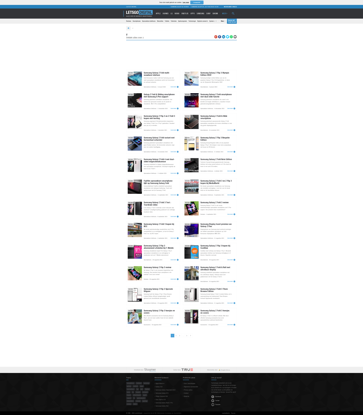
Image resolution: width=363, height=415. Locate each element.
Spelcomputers (182, 21)
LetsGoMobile (226, 413)
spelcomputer (141, 398)
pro (142, 389)
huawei (138, 392)
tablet (135, 404)
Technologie (192, 21)
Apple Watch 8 (160, 383)
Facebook (218, 396)
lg (132, 392)
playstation (130, 401)
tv (134, 398)
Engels (234, 6)
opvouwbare (130, 389)
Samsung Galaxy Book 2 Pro (164, 403)
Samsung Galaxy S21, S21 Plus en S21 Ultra (183, 6)
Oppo (192, 13)
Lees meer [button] (186, 2)
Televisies (174, 21)
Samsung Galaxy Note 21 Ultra (209, 6)
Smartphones (137, 21)
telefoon (139, 383)
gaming (145, 401)
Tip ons (233, 413)
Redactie (186, 396)
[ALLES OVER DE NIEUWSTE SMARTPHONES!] (139, 12)
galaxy (129, 386)
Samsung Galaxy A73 (162, 393)
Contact (186, 393)
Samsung (200, 13)
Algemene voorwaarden (191, 387)
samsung (146, 383)
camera (135, 386)
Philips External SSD (162, 396)
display (147, 389)
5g (137, 389)
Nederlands (228, 6)
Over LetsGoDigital (189, 383)
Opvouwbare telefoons (149, 21)
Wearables (160, 21)
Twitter (217, 400)
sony (128, 392)
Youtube (217, 404)
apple (144, 395)
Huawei (165, 13)
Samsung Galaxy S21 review (157, 6)
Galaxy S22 (159, 387)
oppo (141, 386)
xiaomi (129, 398)
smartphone (130, 383)
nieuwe (138, 401)
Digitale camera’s (202, 21)
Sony (208, 13)
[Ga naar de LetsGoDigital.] (128, 28)
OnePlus (184, 13)
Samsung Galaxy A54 (162, 406)
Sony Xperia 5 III (160, 399)
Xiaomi (215, 13)
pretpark (145, 392)
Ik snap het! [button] (197, 2)
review (129, 404)
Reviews (128, 21)
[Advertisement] (181, 56)
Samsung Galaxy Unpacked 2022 (165, 390)
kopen (129, 395)
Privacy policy (188, 390)
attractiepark (137, 395)
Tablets (167, 21)
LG (172, 13)
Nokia (177, 13)
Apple (158, 13)
